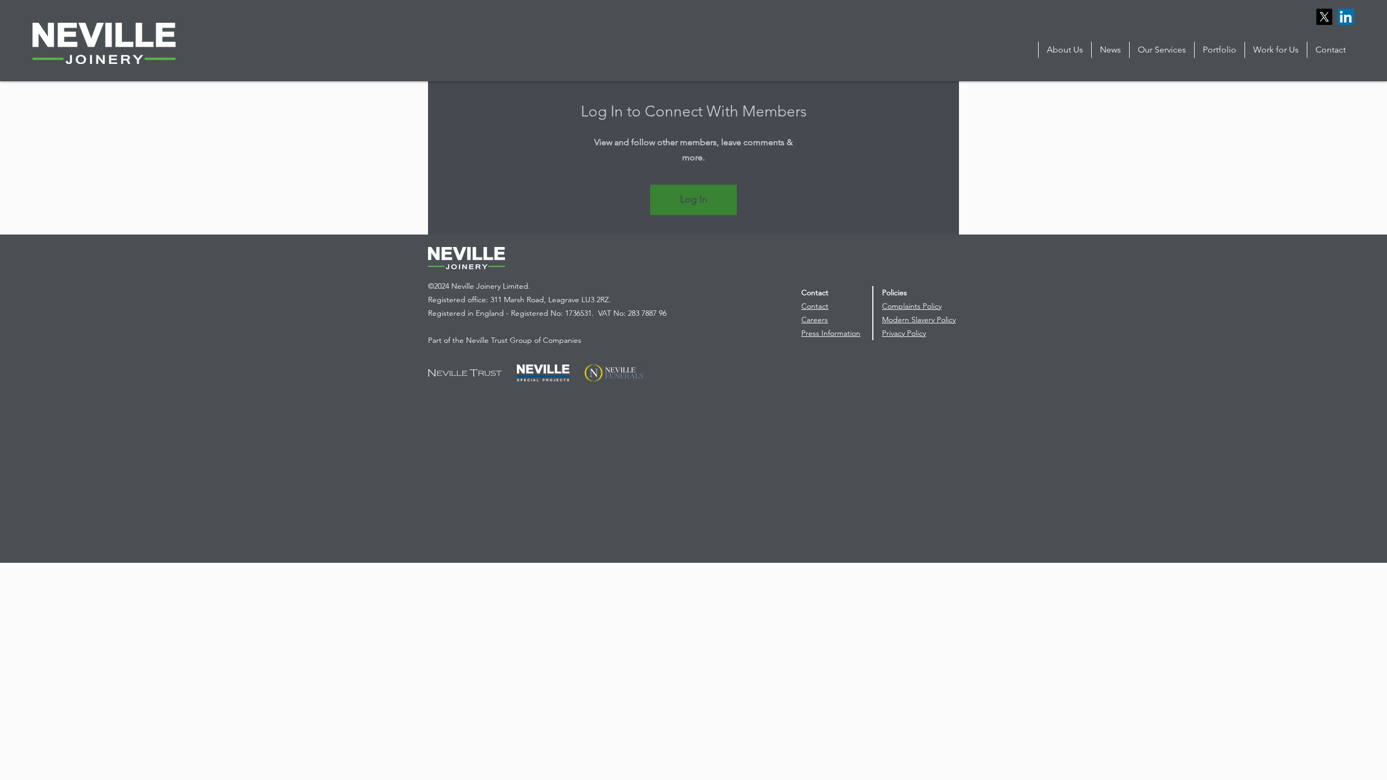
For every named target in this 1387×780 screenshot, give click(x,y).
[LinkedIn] (1346, 17)
